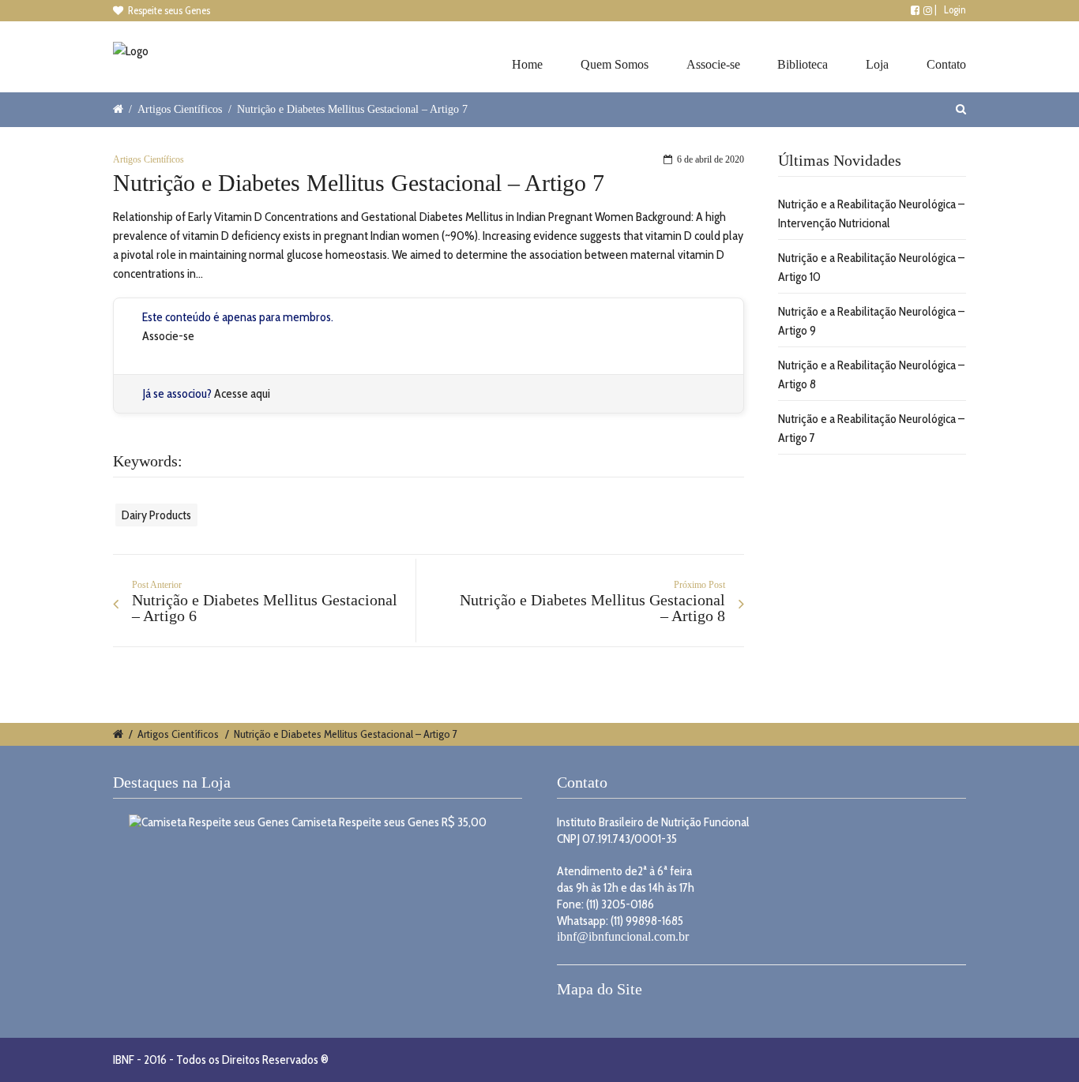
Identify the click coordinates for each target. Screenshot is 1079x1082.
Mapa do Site (599, 989)
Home (527, 64)
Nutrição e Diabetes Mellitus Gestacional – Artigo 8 (592, 607)
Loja (877, 64)
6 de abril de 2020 (710, 159)
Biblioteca (802, 64)
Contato (946, 64)
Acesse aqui (242, 393)
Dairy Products (156, 514)
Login (955, 9)
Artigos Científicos (179, 109)
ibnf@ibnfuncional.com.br (623, 936)
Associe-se (713, 64)
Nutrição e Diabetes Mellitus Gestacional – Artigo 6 (264, 607)
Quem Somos (615, 64)
